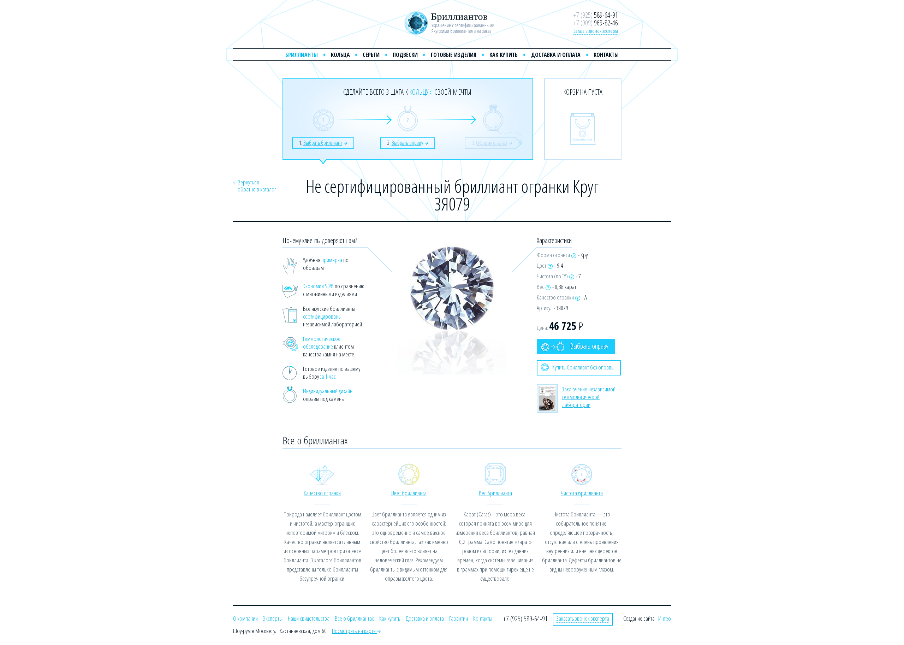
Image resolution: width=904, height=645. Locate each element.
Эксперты (272, 618)
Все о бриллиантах (354, 618)
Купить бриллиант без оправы (583, 367)
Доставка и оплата (556, 55)
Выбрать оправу (589, 346)
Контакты (606, 55)
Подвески (405, 55)
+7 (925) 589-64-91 (525, 618)
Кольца (340, 55)
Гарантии (458, 618)
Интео (664, 618)
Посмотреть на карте (354, 631)
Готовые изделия (453, 55)
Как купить (503, 55)
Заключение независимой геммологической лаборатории (588, 397)
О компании (245, 618)
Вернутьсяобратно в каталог (257, 185)
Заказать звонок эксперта (595, 30)
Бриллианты (301, 55)
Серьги (371, 55)
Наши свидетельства (308, 618)
